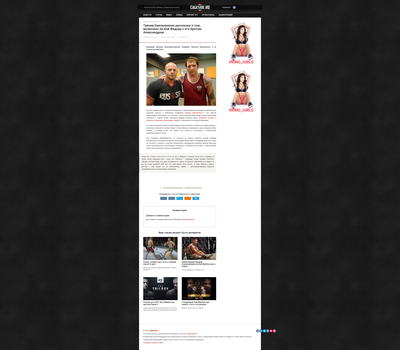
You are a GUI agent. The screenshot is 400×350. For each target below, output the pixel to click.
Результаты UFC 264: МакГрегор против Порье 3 (158, 303)
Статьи (159, 15)
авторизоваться (188, 219)
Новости (147, 15)
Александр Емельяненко (173, 188)
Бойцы (179, 15)
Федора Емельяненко (194, 113)
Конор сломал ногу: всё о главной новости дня (159, 263)
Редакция (226, 7)
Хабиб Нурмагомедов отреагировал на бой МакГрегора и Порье (198, 264)
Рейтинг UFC (192, 15)
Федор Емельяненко (193, 188)
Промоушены (208, 15)
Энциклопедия (225, 15)
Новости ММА (170, 37)
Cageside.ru (154, 331)
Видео (169, 15)
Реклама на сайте (157, 343)
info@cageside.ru (192, 334)
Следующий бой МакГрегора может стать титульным (195, 303)
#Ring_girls (241, 62)
